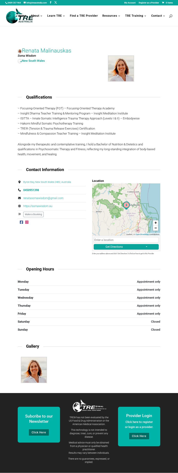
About (35, 16)
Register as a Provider (149, 3)
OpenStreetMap (142, 234)
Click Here (39, 432)
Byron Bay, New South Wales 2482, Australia (47, 182)
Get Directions (114, 246)
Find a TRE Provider (84, 16)
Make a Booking (33, 214)
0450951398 (31, 190)
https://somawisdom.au (37, 206)
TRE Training (134, 16)
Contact (156, 16)
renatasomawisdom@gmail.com (43, 198)
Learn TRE (54, 16)
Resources (109, 16)
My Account (130, 3)
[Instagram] (27, 222)
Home (22, 16)
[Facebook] (21, 222)
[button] (126, 209)
